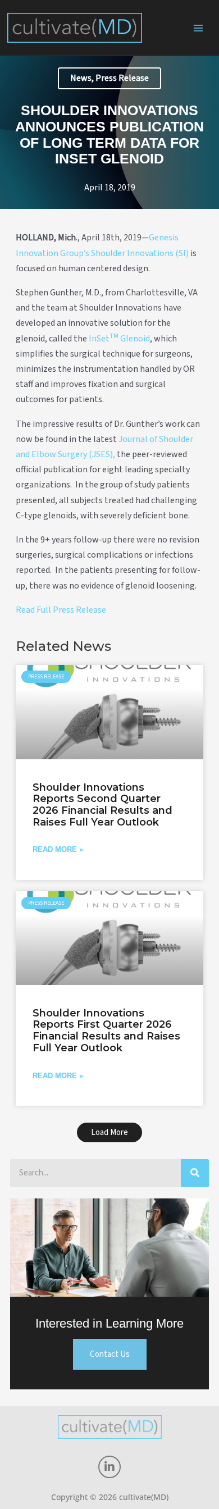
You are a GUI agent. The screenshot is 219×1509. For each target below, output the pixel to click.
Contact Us (110, 1354)
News (81, 78)
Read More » (58, 849)
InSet (99, 338)
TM (114, 336)
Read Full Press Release (61, 610)
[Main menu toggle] (198, 28)
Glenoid (134, 338)
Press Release (122, 78)
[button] (109, 1132)
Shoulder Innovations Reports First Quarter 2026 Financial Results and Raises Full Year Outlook (106, 1030)
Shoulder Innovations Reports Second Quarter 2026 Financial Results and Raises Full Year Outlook (102, 804)
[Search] (195, 1173)
